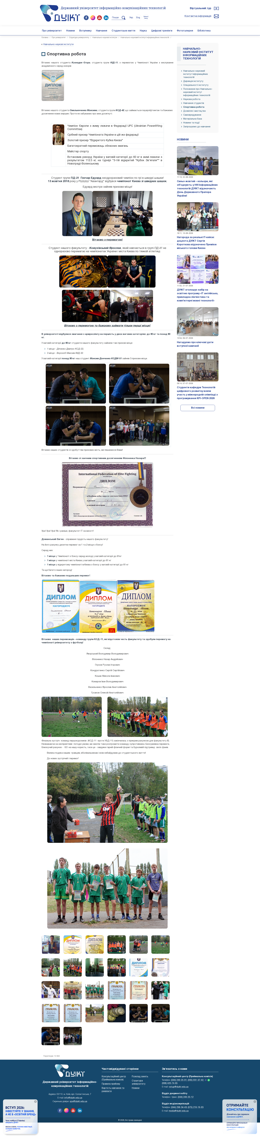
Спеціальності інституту (195, 85)
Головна (45, 37)
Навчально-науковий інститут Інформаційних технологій (145, 37)
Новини (70, 31)
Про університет (52, 31)
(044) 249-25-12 (185, 1097)
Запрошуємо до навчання (196, 127)
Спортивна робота (193, 107)
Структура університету (79, 37)
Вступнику (85, 31)
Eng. (138, 18)
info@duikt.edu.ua (73, 1098)
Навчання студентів (193, 103)
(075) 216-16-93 (195, 1107)
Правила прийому (111, 1084)
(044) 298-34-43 (179, 1107)
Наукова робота (191, 99)
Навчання (101, 31)
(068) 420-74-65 (170, 1083)
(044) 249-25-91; (179, 1080)
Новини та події (191, 123)
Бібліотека (204, 31)
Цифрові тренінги (161, 31)
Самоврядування (192, 115)
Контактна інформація (197, 16)
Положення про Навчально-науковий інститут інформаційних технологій (197, 92)
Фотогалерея (185, 31)
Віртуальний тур (200, 8)
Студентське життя (123, 31)
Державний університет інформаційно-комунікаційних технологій (113, 8)
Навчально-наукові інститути (104, 37)
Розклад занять (140, 1077)
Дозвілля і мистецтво (194, 111)
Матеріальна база (192, 119)
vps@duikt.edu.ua (78, 1102)
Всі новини (197, 408)
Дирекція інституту (193, 81)
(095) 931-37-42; (196, 1080)
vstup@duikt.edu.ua (178, 1087)
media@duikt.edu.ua (179, 1111)
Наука (143, 31)
